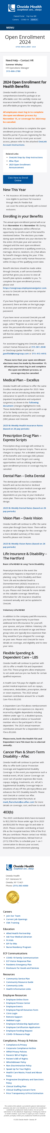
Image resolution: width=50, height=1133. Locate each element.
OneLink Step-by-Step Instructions (26, 157)
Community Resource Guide (19, 982)
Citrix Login (11, 1013)
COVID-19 (25, 19)
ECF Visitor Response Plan (18, 961)
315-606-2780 (13, 71)
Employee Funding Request (19, 1030)
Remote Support (14, 1016)
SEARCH (34, 19)
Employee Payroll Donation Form (22, 1010)
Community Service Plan (18, 978)
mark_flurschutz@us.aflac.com (18, 802)
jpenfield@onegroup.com (16, 353)
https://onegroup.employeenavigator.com (24, 288)
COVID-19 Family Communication (22, 957)
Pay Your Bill (31, 16)
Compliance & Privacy (16, 1044)
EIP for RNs (11, 943)
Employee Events (14, 1006)
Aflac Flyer (14, 161)
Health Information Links (18, 989)
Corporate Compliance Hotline (21, 1048)
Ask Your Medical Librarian (19, 936)
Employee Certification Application (23, 1027)
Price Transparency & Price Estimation (24, 1093)
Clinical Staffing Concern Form (21, 1090)
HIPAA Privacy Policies (16, 1051)
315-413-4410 (39, 353)
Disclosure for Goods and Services (22, 968)
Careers (15, 19)
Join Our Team (13, 916)
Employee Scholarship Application (22, 1024)
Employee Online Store (17, 999)
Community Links (14, 985)
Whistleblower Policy (16, 1062)
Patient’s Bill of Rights (17, 1058)
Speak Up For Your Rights (18, 1069)
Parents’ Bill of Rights (16, 1055)
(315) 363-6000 (20, 885)
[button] (25, 27)
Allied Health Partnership (18, 933)
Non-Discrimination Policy (19, 1065)
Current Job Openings (16, 919)
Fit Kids (9, 940)
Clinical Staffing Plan (16, 1086)
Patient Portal (19, 16)
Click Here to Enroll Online (18, 179)
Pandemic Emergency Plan (19, 964)
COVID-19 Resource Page (18, 1034)
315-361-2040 (38, 347)
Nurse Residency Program (18, 947)
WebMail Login (13, 1020)
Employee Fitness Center (18, 1003)
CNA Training (12, 922)
